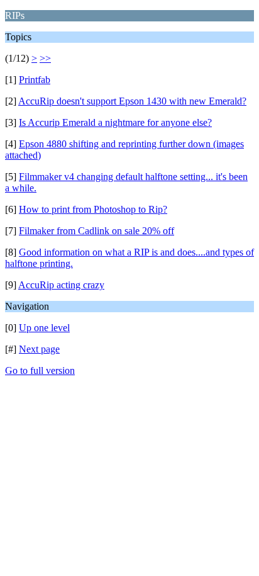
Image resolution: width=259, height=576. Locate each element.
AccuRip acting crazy (61, 285)
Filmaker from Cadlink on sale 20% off (96, 230)
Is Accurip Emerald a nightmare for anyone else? (115, 122)
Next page (39, 349)
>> (45, 58)
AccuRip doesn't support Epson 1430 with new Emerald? (132, 101)
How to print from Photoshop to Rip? (93, 209)
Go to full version (40, 370)
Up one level (44, 327)
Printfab (34, 79)
